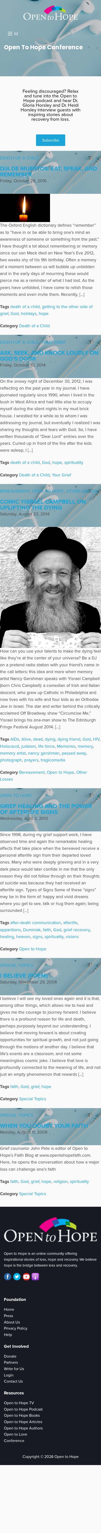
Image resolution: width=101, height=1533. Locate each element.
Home (9, 1309)
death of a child (25, 306)
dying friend (69, 739)
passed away (74, 753)
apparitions (10, 929)
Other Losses (81, 491)
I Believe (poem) (24, 975)
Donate (10, 1356)
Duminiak (32, 929)
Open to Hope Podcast (23, 1409)
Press (8, 1315)
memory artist (13, 753)
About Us (12, 1322)
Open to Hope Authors (23, 1428)
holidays (29, 313)
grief (35, 1086)
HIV (96, 739)
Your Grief (53, 342)
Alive (26, 739)
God (15, 313)
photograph (11, 760)
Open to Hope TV (19, 1403)
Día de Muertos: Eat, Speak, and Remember (48, 171)
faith (47, 929)
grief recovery (76, 929)
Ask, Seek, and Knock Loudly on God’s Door (49, 355)
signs (37, 936)
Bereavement (15, 491)
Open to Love (15, 1434)
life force (46, 746)
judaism (28, 746)
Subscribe (50, 140)
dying (50, 739)
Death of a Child (19, 158)
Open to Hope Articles (23, 1421)
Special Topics (16, 965)
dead (38, 739)
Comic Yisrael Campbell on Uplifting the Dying (43, 504)
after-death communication (35, 922)
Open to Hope (48, 491)
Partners (11, 1362)
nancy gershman (44, 753)
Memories (66, 746)
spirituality (73, 462)
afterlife (70, 922)
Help (8, 1334)
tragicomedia (53, 760)
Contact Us (13, 1381)
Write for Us (14, 1368)
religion (60, 1181)
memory (85, 746)
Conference (14, 1440)
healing (7, 936)
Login (8, 1375)
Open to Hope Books (22, 1415)
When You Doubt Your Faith (44, 1125)
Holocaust (9, 746)
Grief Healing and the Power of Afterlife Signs (46, 809)
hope (44, 313)
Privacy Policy (15, 1328)
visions (72, 936)
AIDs (14, 739)
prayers (31, 760)
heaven (23, 936)
